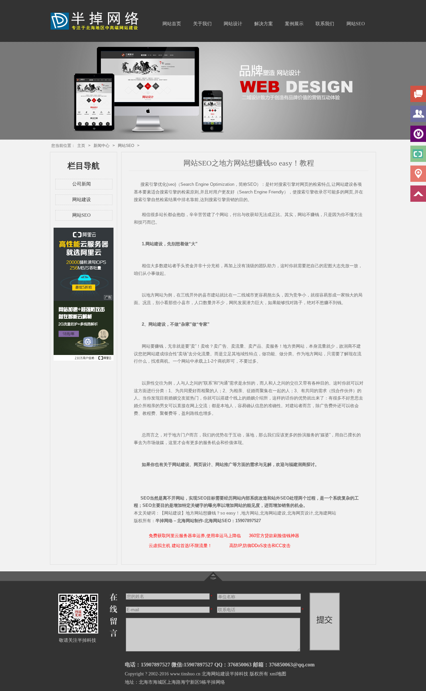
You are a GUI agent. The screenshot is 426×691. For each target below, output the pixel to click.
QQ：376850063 (233, 664)
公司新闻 (81, 183)
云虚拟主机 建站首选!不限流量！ (180, 545)
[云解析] (83, 359)
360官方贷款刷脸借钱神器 (274, 535)
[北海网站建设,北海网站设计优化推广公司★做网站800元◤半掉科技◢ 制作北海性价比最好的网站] (97, 29)
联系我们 (325, 23)
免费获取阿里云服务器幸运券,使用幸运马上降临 (195, 535)
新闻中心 (101, 145)
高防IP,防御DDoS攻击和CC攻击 (260, 545)
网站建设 (81, 199)
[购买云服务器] (83, 299)
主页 (81, 145)
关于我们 (202, 23)
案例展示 (294, 23)
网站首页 (171, 23)
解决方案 (263, 23)
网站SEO (355, 23)
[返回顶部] (213, 579)
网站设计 (233, 23)
